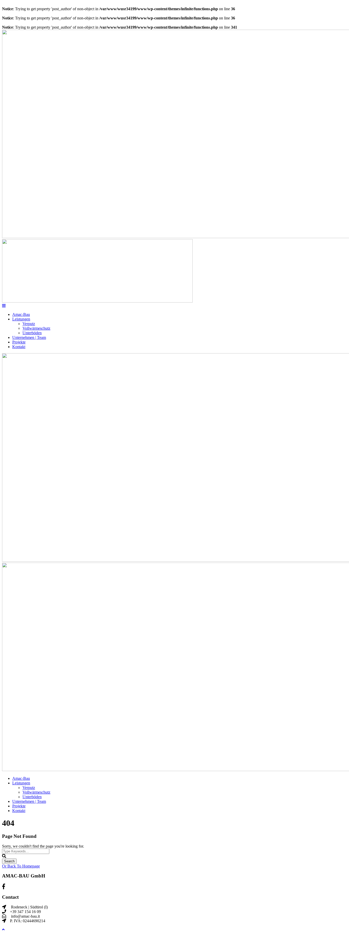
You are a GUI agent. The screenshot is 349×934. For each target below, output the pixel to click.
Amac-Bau (21, 314)
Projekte (19, 342)
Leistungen (21, 319)
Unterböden (32, 333)
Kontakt (18, 346)
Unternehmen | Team (29, 337)
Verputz (28, 323)
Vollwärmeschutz (36, 328)
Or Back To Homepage (21, 866)
